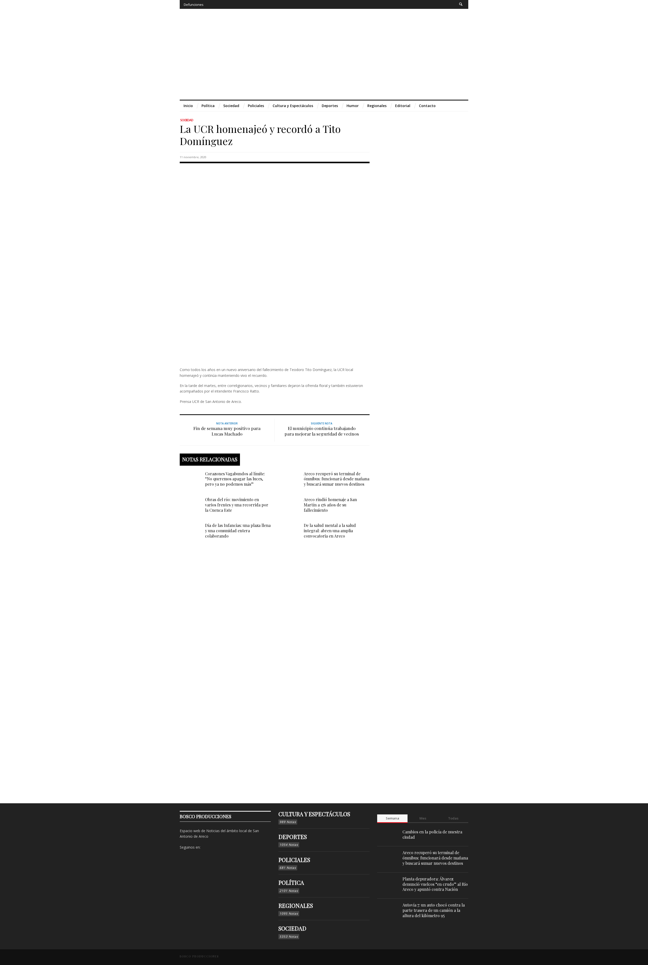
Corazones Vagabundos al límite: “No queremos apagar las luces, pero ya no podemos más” (235, 479)
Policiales (294, 860)
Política (291, 882)
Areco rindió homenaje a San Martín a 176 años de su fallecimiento (330, 505)
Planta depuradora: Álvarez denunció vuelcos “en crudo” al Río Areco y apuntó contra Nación (435, 884)
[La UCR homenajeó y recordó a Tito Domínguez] (275, 264)
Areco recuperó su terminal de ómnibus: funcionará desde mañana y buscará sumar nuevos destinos (336, 479)
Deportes (292, 837)
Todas (453, 818)
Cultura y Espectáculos (314, 814)
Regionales (295, 905)
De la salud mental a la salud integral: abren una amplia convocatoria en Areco (330, 531)
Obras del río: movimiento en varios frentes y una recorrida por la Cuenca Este (236, 505)
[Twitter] (441, 4)
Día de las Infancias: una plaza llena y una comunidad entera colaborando (238, 531)
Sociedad (186, 120)
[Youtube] (450, 4)
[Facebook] (423, 4)
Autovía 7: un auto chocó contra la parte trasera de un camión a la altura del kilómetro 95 (433, 910)
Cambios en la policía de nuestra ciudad (432, 834)
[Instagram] (432, 4)
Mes (422, 818)
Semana (392, 818)
